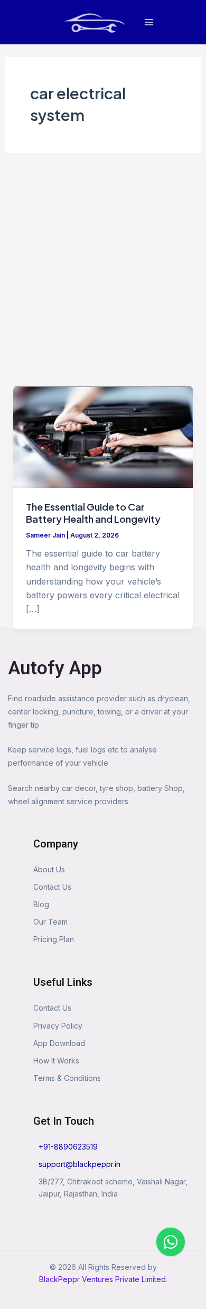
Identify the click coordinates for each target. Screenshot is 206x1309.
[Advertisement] (103, 278)
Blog (41, 904)
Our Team (50, 921)
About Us (49, 869)
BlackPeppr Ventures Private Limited (102, 1279)
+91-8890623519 (68, 1146)
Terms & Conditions (67, 1077)
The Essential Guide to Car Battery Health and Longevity (93, 513)
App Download (59, 1043)
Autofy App (55, 668)
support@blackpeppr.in (79, 1164)
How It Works (56, 1060)
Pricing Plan (53, 939)
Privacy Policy (57, 1025)
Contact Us (52, 886)
